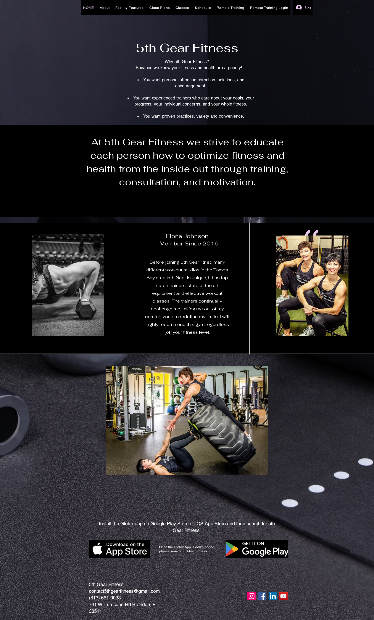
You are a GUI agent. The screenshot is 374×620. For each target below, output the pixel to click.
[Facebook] (262, 596)
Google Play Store (169, 523)
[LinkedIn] (273, 596)
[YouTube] (283, 596)
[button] (187, 420)
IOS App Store (210, 523)
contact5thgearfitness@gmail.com (124, 591)
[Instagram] (251, 596)
